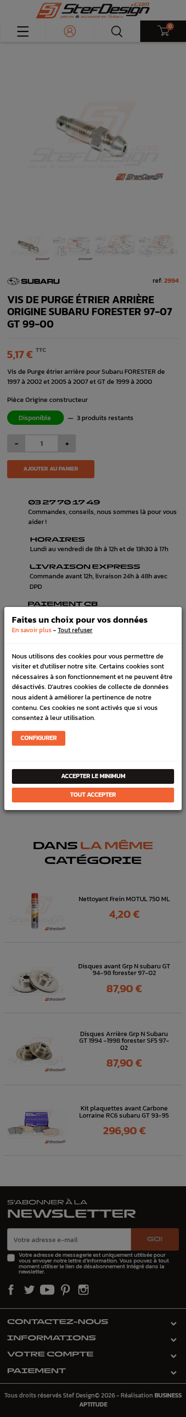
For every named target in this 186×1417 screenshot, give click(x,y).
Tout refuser (75, 630)
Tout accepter (93, 794)
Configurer (39, 737)
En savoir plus (32, 630)
